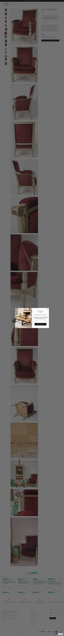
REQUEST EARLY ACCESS (40, 324)
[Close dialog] (48, 309)
